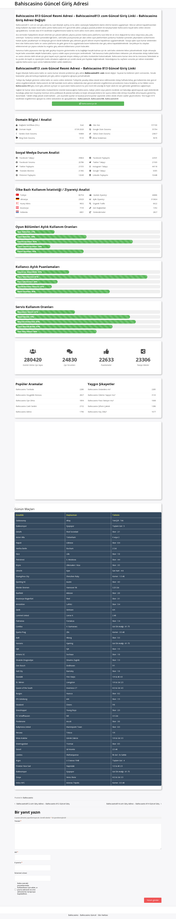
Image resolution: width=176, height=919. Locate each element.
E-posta (18, 863)
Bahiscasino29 (84, 98)
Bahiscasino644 (111, 98)
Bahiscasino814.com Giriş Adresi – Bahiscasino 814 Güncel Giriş (133, 803)
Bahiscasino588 (97, 98)
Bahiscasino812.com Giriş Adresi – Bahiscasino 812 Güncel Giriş (43, 803)
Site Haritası (103, 915)
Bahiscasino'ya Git (89, 103)
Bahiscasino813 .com (94, 73)
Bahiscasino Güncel (88, 915)
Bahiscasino (28, 797)
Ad (16, 852)
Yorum (18, 821)
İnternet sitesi (21, 873)
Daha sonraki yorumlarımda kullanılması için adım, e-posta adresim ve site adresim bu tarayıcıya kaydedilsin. (27, 888)
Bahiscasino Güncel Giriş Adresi (51, 3)
